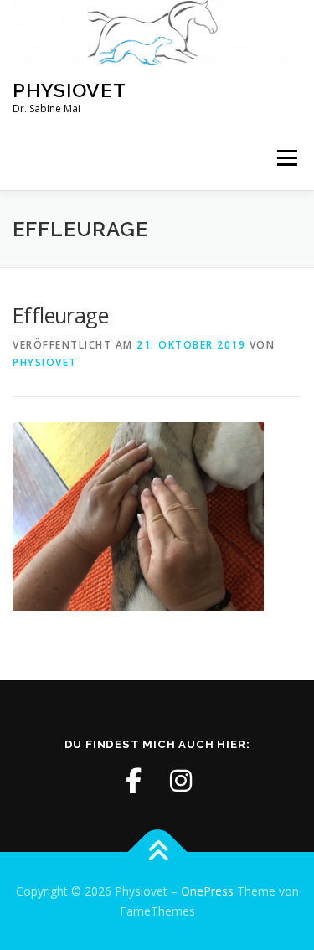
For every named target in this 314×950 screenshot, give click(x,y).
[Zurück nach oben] (157, 851)
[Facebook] (134, 780)
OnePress (207, 891)
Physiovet (69, 90)
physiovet (45, 362)
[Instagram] (180, 780)
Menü (286, 159)
